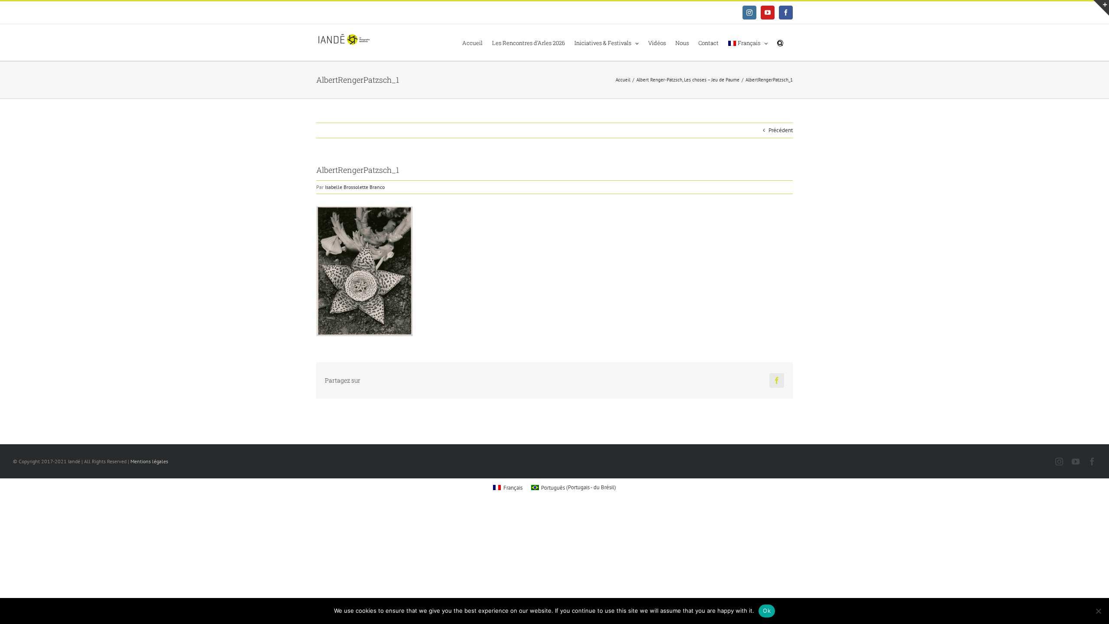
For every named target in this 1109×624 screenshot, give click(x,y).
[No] (1098, 611)
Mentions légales (149, 461)
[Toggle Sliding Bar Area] (1101, 8)
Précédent (781, 130)
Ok (767, 610)
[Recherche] (780, 42)
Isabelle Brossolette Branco (355, 187)
